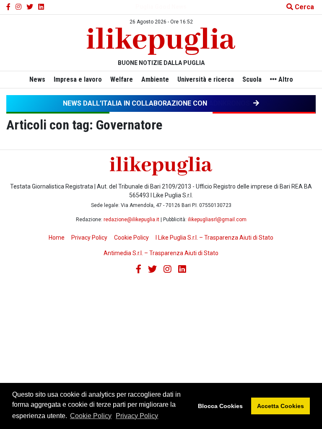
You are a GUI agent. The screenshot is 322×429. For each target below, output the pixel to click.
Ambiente (155, 79)
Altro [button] (285, 79)
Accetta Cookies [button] (280, 406)
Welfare (121, 79)
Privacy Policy (137, 415)
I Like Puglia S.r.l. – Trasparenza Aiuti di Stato (214, 237)
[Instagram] (18, 7)
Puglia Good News (161, 6)
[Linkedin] (41, 7)
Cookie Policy (91, 415)
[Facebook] (8, 7)
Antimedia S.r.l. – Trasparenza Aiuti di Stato (161, 253)
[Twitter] (29, 7)
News (37, 79)
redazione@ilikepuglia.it (131, 219)
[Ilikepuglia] (161, 41)
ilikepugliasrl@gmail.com (217, 219)
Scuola (252, 79)
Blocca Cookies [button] (220, 406)
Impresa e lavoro (78, 79)
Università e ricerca (205, 79)
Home (57, 237)
